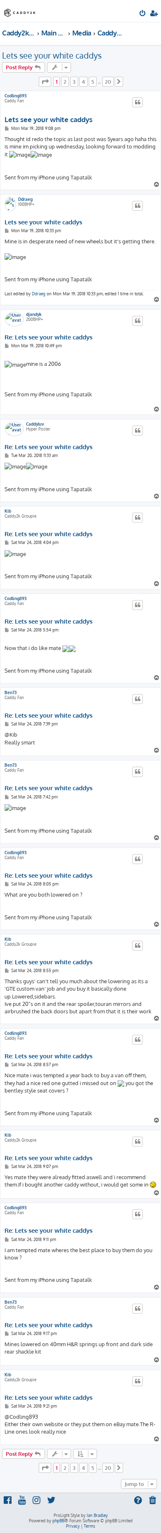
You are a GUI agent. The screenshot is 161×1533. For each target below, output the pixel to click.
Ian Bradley (97, 1515)
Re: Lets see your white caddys (48, 337)
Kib (8, 511)
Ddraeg (25, 199)
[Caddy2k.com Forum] (20, 10)
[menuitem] (143, 14)
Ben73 (11, 692)
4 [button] (83, 81)
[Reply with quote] (137, 102)
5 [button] (92, 81)
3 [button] (74, 81)
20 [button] (108, 81)
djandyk (34, 314)
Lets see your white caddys (52, 55)
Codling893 (15, 95)
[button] (45, 82)
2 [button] (65, 81)
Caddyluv (35, 424)
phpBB (58, 1520)
